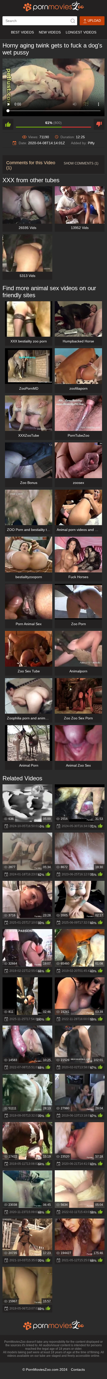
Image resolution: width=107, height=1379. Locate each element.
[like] (7, 124)
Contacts (78, 1370)
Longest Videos (81, 32)
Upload (94, 20)
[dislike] (99, 124)
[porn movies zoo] (53, 6)
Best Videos (22, 32)
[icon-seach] (72, 20)
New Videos (50, 32)
